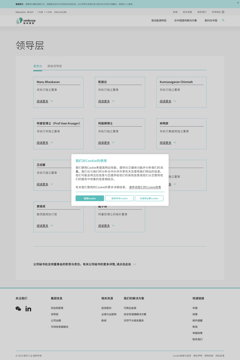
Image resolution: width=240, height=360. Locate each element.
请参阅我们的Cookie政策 (145, 187)
